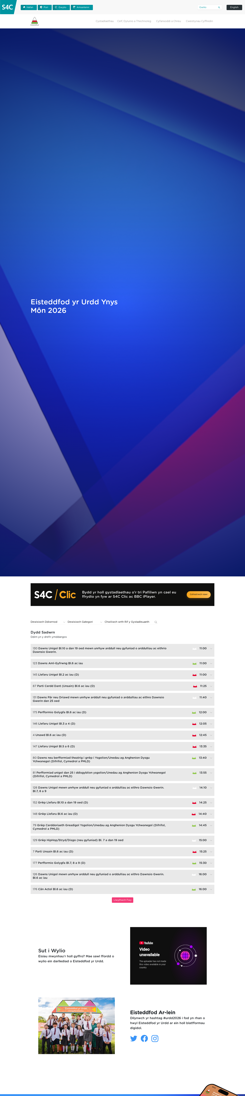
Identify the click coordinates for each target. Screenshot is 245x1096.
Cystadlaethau (105, 21)
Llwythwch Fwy (122, 900)
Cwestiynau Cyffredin (199, 21)
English (234, 7)
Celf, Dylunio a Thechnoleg (134, 21)
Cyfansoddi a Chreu (168, 21)
